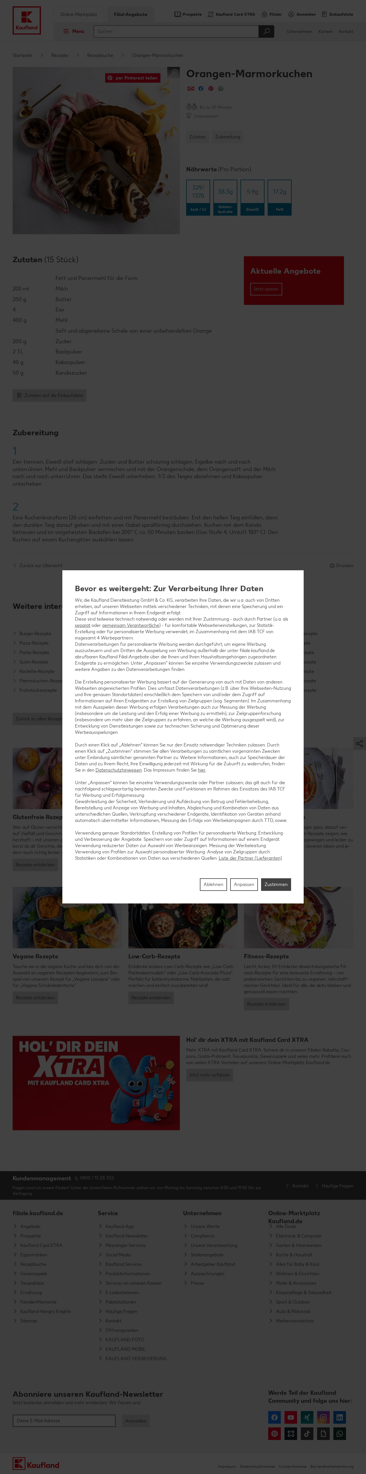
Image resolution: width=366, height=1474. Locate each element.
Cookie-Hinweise (293, 1466)
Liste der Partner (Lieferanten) (250, 858)
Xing (307, 1417)
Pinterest (274, 1433)
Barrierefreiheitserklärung (332, 1466)
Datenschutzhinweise (257, 1466)
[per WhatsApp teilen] (221, 88)
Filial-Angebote (130, 14)
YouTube (291, 1417)
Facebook (274, 1417)
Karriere (326, 31)
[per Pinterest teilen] (211, 88)
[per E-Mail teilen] (191, 88)
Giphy (323, 1433)
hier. (202, 770)
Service (108, 1213)
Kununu (291, 1433)
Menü (78, 31)
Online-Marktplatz (78, 14)
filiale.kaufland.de (38, 1213)
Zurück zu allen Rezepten (41, 719)
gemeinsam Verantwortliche (130, 625)
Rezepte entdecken (35, 864)
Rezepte (59, 55)
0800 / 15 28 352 (97, 1178)
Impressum (227, 1466)
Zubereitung (227, 137)
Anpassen (244, 884)
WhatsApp (339, 1433)
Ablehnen (213, 884)
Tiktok (307, 1433)
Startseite (22, 55)
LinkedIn (339, 1417)
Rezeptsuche (100, 55)
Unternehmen (299, 31)
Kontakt (346, 31)
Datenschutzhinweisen (119, 770)
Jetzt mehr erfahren (209, 1075)
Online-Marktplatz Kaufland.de (294, 1215)
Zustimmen (276, 884)
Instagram (323, 1417)
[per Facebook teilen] (201, 88)
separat (82, 625)
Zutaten (197, 137)
